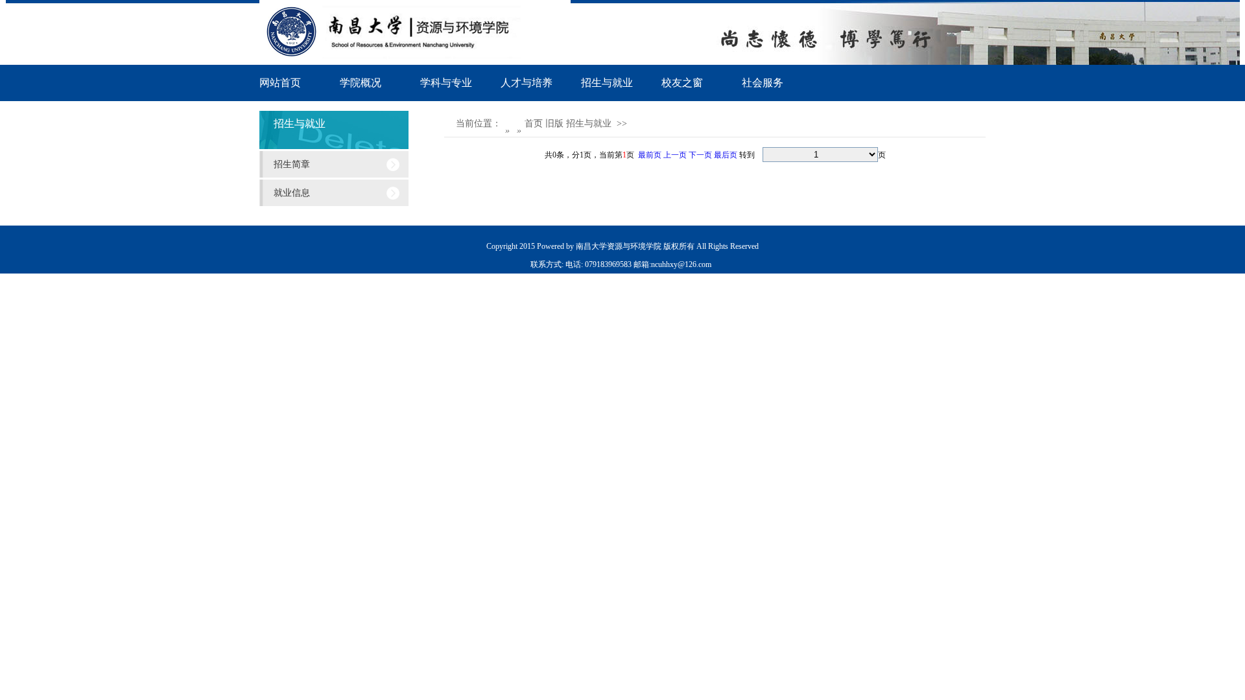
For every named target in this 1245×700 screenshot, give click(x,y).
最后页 (725, 154)
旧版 (555, 123)
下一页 (700, 154)
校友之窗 (682, 82)
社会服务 (762, 82)
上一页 (675, 154)
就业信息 (292, 193)
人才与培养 (526, 82)
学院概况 (360, 82)
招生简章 (292, 164)
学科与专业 (446, 82)
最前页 (649, 154)
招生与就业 (607, 82)
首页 (535, 123)
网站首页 (280, 82)
